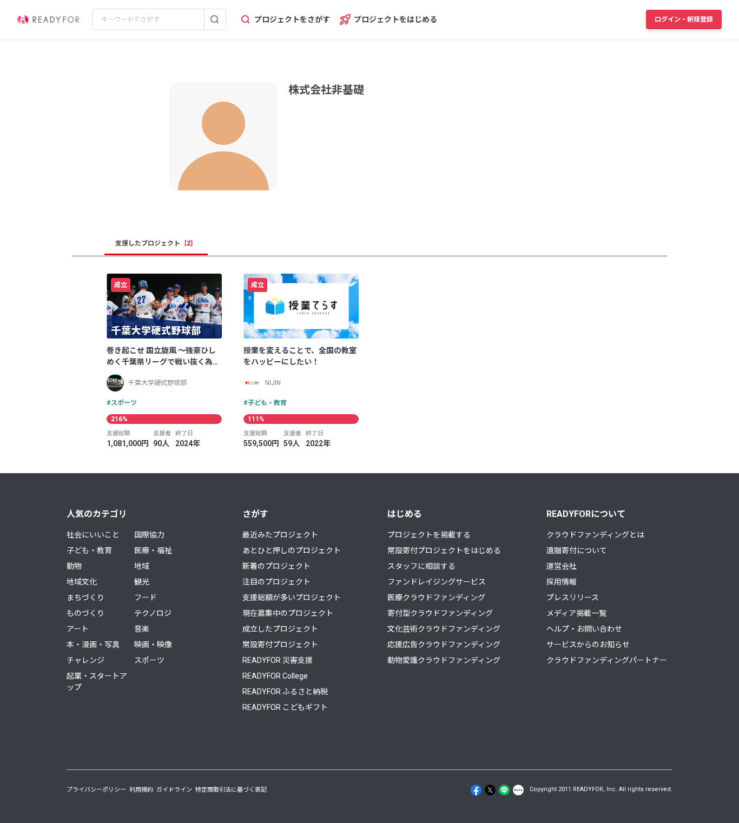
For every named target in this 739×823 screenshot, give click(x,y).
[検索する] (215, 19)
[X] (490, 790)
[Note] (518, 790)
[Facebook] (476, 790)
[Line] (504, 790)
